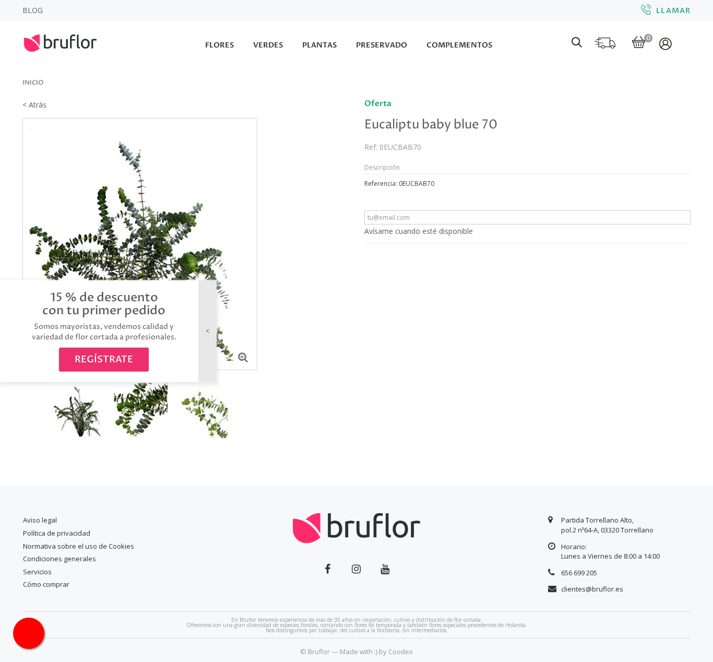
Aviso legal (40, 520)
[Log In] (666, 43)
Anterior (29, 408)
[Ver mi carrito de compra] (638, 43)
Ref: (370, 147)
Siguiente (250, 408)
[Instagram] (356, 569)
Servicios (37, 571)
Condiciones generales (59, 558)
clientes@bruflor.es (592, 589)
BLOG (32, 10)
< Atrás (34, 105)
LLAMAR (673, 11)
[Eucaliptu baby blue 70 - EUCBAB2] (202, 410)
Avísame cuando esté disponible (418, 231)
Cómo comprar (46, 584)
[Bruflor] (74, 41)
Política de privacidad (56, 533)
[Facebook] (327, 569)
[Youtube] (385, 569)
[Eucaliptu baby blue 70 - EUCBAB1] (141, 410)
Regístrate (104, 359)
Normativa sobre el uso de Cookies (78, 546)
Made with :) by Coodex (376, 651)
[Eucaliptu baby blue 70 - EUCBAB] (79, 410)
